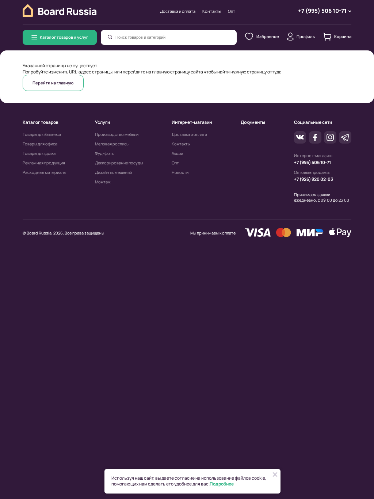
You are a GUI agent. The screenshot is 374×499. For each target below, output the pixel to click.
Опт (231, 11)
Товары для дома (39, 153)
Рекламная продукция (44, 162)
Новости (180, 172)
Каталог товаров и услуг (64, 37)
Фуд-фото (105, 153)
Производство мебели (116, 134)
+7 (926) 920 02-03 (313, 179)
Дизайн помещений (113, 172)
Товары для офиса (40, 143)
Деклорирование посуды (119, 162)
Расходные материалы (44, 172)
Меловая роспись (112, 143)
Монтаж (103, 181)
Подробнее (222, 484)
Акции (177, 153)
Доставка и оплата (177, 11)
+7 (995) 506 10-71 (312, 162)
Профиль (306, 36)
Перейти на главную (53, 82)
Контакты (211, 11)
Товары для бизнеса (42, 134)
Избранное (267, 36)
